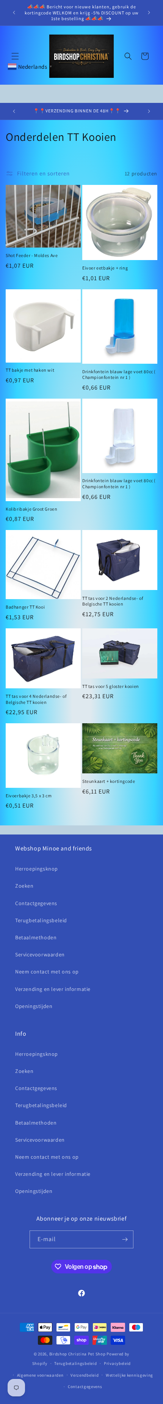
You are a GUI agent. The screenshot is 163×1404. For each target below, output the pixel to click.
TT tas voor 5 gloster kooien (110, 686)
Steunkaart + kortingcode (108, 781)
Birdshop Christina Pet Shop (77, 1354)
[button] (15, 56)
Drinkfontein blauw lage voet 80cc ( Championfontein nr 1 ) (119, 374)
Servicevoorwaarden (40, 954)
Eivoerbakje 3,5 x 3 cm (29, 795)
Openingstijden (33, 1006)
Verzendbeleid (85, 1375)
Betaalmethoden (35, 937)
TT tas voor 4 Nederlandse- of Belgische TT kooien (36, 699)
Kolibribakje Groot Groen (31, 509)
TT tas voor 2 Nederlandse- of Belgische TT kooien (112, 601)
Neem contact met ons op (47, 971)
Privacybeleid (117, 1363)
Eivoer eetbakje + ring (105, 268)
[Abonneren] (124, 1239)
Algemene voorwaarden (40, 1375)
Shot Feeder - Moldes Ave (32, 255)
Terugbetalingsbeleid (41, 920)
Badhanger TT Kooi (25, 607)
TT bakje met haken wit (30, 370)
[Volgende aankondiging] (149, 12)
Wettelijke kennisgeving (129, 1375)
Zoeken (24, 885)
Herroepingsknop (36, 868)
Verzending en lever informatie (53, 989)
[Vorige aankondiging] (14, 12)
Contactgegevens (36, 903)
